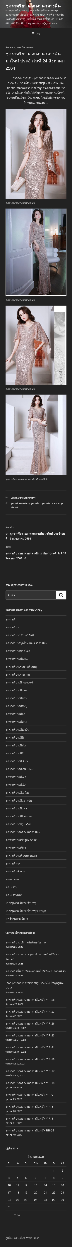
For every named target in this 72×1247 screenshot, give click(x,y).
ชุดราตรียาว (24, 503)
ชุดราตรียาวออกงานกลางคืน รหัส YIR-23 (30, 1035)
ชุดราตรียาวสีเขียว (17, 761)
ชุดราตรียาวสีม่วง (16, 745)
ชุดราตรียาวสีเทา (16, 777)
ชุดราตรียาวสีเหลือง (17, 792)
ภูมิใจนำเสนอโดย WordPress (22, 1238)
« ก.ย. (17, 1214)
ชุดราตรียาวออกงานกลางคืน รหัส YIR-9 (29, 1095)
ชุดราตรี (14, 503)
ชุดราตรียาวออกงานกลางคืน (33, 5)
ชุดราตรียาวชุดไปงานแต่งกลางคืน (26, 643)
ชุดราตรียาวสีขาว (16, 698)
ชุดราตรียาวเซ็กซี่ (16, 848)
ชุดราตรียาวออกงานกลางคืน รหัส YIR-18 (30, 1059)
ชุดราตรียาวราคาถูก (18, 674)
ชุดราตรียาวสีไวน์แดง (19, 816)
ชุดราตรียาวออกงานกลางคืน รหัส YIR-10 (30, 1083)
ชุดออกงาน (12, 879)
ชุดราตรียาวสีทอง (16, 722)
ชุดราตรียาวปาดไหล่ (18, 651)
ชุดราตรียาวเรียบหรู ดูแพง (21, 855)
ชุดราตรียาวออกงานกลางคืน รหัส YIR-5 (29, 1106)
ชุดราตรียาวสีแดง (16, 808)
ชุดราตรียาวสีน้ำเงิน (17, 729)
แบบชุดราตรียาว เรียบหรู (21, 903)
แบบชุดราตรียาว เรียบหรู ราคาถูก (26, 911)
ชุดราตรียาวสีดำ (15, 714)
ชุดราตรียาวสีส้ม (15, 753)
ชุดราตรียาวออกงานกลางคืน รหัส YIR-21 (30, 1047)
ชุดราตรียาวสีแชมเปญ (19, 800)
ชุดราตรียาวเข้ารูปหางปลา (21, 840)
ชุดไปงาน (11, 887)
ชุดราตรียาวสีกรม (16, 690)
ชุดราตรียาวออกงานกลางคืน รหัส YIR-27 (30, 1011)
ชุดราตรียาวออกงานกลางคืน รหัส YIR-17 (30, 1071)
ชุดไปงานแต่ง (14, 895)
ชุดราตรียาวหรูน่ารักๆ (18, 824)
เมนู (38, 33)
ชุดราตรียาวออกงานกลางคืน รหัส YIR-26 (30, 1023)
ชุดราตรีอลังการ (15, 871)
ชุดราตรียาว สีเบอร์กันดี (20, 635)
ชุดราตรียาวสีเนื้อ (16, 785)
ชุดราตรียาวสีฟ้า (15, 737)
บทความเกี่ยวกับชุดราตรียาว (23, 497)
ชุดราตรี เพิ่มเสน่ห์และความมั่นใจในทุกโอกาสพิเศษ (36, 971)
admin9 (29, 47)
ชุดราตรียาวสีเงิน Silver (19, 769)
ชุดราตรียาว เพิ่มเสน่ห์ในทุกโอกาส (26, 942)
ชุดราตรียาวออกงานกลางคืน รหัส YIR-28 (30, 999)
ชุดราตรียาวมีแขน (17, 659)
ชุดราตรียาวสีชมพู (16, 706)
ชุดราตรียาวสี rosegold (19, 682)
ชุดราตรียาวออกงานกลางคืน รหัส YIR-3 (29, 1118)
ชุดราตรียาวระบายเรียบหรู (21, 666)
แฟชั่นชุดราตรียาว (17, 918)
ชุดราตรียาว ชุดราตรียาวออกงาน (45, 503)
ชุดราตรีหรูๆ (13, 863)
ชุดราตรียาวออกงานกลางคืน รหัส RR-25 (30, 1130)
